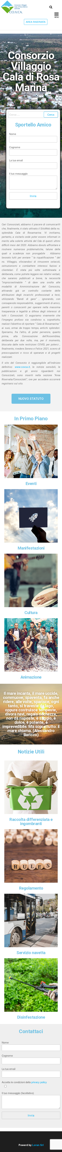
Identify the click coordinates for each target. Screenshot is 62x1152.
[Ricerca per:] (33, 114)
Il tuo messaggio (18, 173)
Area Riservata (35, 21)
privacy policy (39, 1082)
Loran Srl (38, 1145)
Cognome (14, 147)
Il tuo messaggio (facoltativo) (18, 1093)
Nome (12, 134)
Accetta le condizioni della (24, 1082)
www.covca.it (22, 367)
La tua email (16, 160)
